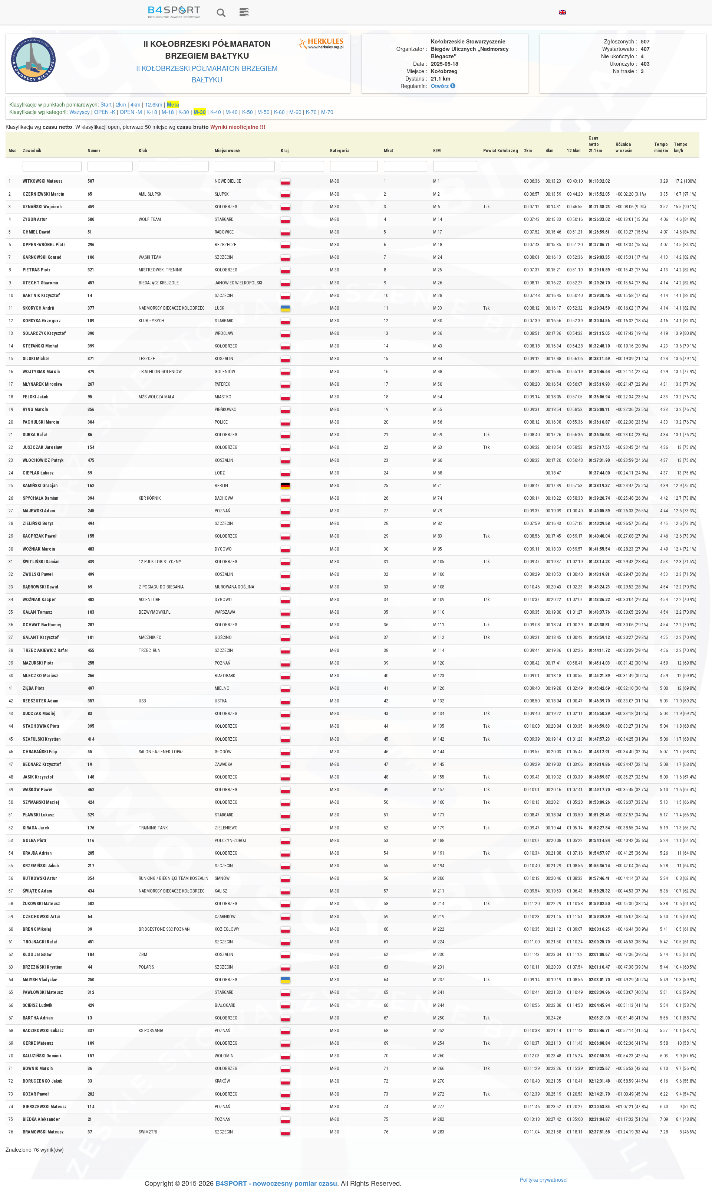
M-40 (231, 111)
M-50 (263, 111)
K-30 (183, 111)
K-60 (279, 111)
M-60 (295, 111)
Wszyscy (79, 111)
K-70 (311, 111)
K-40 (215, 111)
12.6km (153, 104)
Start (106, 104)
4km (136, 104)
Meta (173, 104)
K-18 (151, 111)
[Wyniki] (221, 12)
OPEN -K (104, 111)
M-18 (168, 111)
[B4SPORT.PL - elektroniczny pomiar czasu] (244, 12)
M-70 (327, 111)
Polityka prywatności (543, 1179)
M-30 (200, 111)
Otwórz (440, 85)
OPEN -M (131, 111)
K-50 (247, 111)
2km (121, 104)
